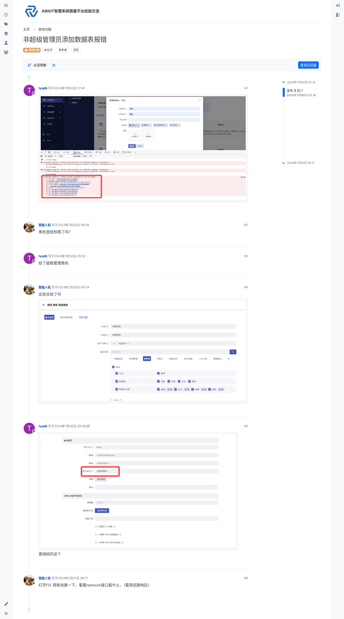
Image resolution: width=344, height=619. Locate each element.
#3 (246, 256)
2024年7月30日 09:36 (70, 426)
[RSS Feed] (54, 64)
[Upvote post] (228, 210)
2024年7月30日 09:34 (73, 287)
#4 (246, 287)
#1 (246, 88)
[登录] (338, 5)
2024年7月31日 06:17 (73, 578)
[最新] (6, 15)
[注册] (338, 15)
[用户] (6, 43)
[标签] (6, 24)
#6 (246, 578)
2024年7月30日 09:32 (70, 256)
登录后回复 (308, 65)
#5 (246, 426)
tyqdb (43, 88)
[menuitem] (338, 5)
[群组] (6, 52)
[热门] (6, 33)
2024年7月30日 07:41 (69, 88)
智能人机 (45, 225)
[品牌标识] (31, 11)
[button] (6, 604)
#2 (246, 225)
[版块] (6, 5)
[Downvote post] (244, 210)
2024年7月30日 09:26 (73, 225)
